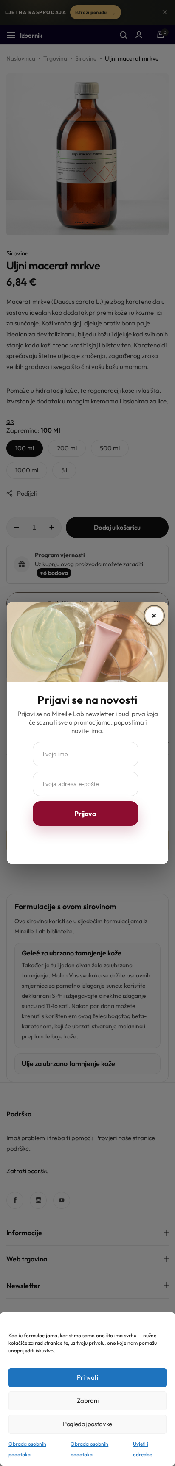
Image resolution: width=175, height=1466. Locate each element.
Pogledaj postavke (87, 1424)
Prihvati (87, 1377)
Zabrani (87, 1401)
